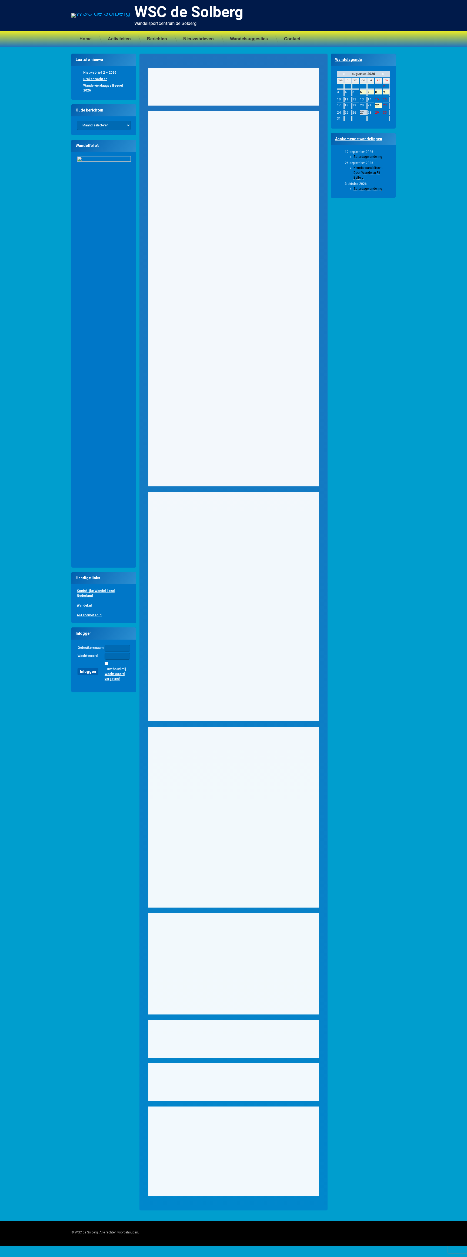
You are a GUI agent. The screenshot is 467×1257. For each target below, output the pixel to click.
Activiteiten (119, 39)
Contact (292, 39)
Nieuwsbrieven (198, 39)
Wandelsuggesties (249, 39)
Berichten (157, 39)
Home (85, 39)
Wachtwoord (88, 656)
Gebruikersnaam (91, 648)
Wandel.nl (84, 605)
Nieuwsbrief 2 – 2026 (99, 72)
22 (378, 105)
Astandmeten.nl (89, 615)
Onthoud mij (116, 669)
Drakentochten (95, 79)
